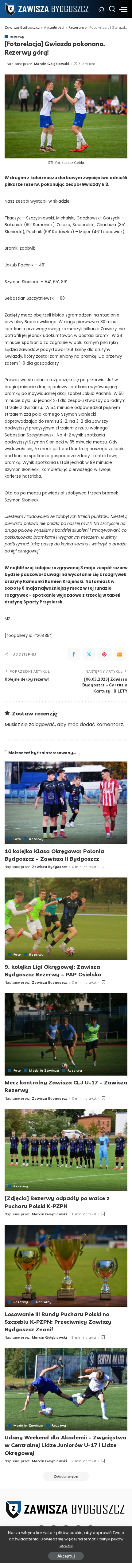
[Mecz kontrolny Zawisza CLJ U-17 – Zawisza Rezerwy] (66, 1034)
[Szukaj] (112, 9)
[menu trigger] (123, 9)
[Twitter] (89, 654)
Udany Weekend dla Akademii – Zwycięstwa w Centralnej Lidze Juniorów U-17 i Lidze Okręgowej (65, 1445)
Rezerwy (17, 36)
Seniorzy (44, 1301)
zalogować (42, 724)
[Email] (120, 654)
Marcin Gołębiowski (51, 64)
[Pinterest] (104, 654)
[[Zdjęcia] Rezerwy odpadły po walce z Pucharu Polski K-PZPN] (66, 1150)
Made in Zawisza (44, 1070)
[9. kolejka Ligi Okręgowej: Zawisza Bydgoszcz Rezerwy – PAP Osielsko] (66, 918)
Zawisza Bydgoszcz (49, 867)
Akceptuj (66, 1556)
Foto (17, 838)
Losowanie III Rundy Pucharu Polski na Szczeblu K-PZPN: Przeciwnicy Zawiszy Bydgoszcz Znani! (58, 1322)
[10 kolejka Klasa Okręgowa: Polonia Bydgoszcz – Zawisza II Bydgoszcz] (66, 803)
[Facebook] (74, 654)
